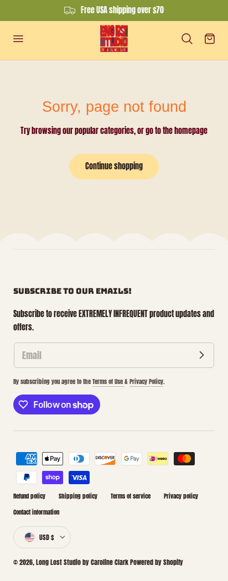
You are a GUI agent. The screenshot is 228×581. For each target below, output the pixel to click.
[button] (18, 38)
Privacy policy (181, 496)
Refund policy (29, 496)
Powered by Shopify (156, 562)
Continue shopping (114, 166)
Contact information (36, 512)
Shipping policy (78, 496)
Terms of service (131, 496)
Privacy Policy (146, 381)
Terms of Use (108, 381)
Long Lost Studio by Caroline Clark (82, 562)
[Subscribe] (201, 355)
